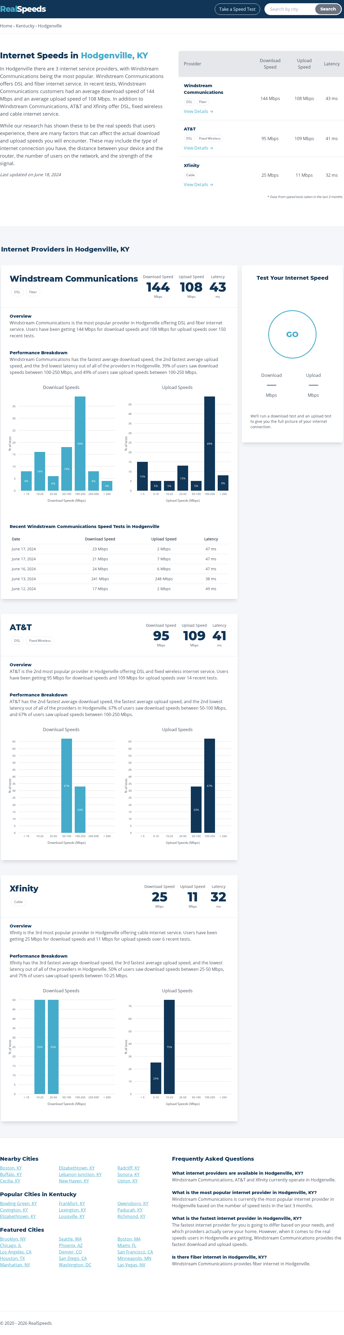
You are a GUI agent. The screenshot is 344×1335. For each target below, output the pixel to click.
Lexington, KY (72, 1210)
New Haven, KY (74, 1181)
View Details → (198, 111)
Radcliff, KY (128, 1168)
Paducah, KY (129, 1210)
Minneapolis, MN (134, 1258)
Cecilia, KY (10, 1181)
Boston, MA (129, 1239)
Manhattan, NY (15, 1265)
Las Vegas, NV (131, 1265)
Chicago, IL (11, 1245)
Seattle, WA (70, 1239)
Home (6, 26)
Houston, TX (12, 1258)
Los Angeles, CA (15, 1252)
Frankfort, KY (72, 1203)
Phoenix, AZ (71, 1245)
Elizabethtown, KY (77, 1168)
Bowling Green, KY (18, 1203)
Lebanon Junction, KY (80, 1174)
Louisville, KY (72, 1216)
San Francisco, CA (135, 1252)
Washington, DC (75, 1265)
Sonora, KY (128, 1174)
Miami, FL (126, 1245)
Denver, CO (70, 1252)
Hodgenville (50, 26)
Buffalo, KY (11, 1174)
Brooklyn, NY (13, 1239)
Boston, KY (11, 1168)
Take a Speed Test (237, 9)
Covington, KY (14, 1210)
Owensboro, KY (132, 1203)
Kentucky (25, 26)
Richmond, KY (131, 1216)
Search (328, 9)
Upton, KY (127, 1181)
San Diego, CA (73, 1258)
